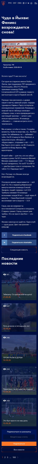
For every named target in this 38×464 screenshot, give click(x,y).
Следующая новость (19, 250)
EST (14, 3)
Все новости (19, 450)
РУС (10, 3)
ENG (20, 3)
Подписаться (19, 444)
